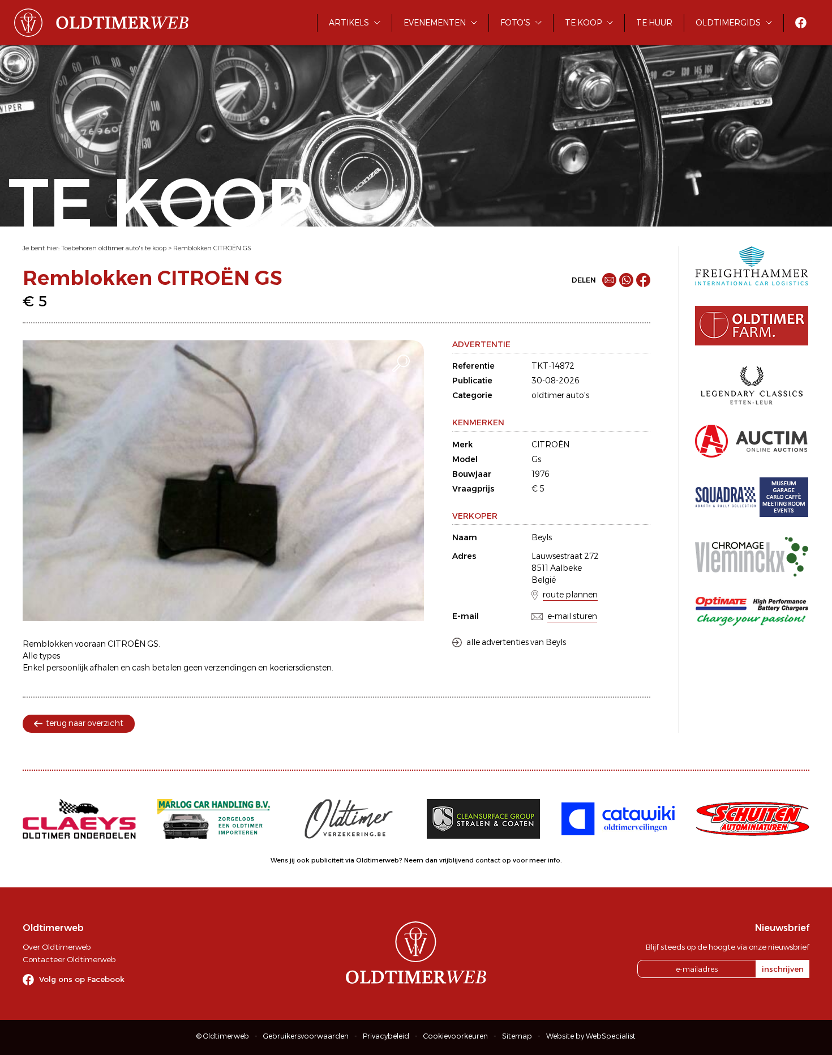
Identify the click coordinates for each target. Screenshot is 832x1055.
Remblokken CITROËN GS (212, 248)
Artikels (349, 23)
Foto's (515, 23)
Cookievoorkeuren (455, 1036)
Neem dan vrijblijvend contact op (457, 860)
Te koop (583, 23)
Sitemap (517, 1036)
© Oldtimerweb (222, 1036)
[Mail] (609, 280)
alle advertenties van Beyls (516, 642)
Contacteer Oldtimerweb (69, 959)
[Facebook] (643, 280)
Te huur (654, 23)
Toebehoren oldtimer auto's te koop (113, 248)
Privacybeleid (386, 1036)
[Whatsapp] (626, 280)
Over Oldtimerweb (57, 946)
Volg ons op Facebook (82, 979)
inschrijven (783, 968)
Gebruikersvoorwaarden (306, 1036)
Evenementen (435, 23)
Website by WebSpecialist (591, 1036)
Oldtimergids (728, 23)
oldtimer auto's (560, 395)
